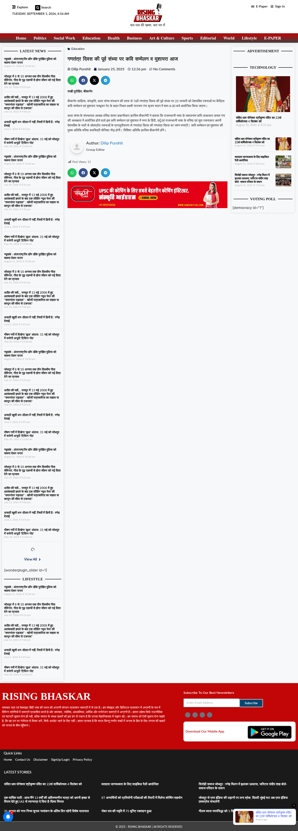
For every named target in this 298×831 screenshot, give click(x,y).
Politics (40, 38)
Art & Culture (161, 38)
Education (91, 38)
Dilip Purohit (112, 143)
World (229, 38)
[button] (37, 7)
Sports (187, 38)
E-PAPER (272, 38)
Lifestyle (249, 38)
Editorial (208, 38)
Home (21, 38)
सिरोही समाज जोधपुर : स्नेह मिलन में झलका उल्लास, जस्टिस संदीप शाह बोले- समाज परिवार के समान (252, 178)
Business (134, 38)
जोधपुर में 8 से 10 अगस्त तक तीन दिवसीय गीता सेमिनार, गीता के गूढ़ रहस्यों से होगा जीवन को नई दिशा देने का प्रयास (32, 80)
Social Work (64, 38)
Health (114, 38)
